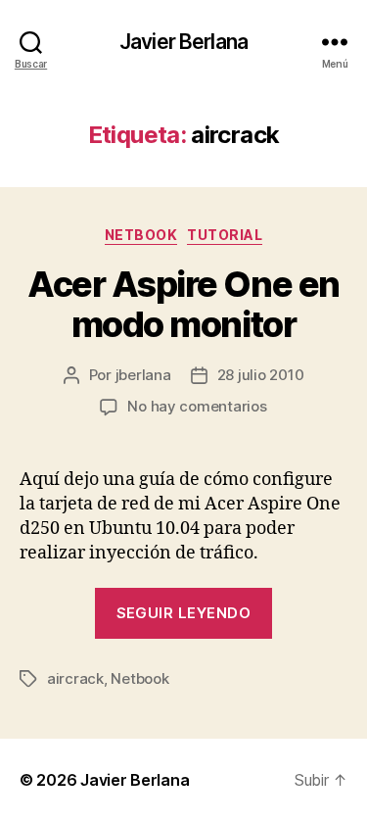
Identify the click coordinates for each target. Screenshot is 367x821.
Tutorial (224, 234)
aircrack (75, 678)
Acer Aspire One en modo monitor (183, 304)
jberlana (143, 374)
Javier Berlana (183, 41)
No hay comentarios (196, 406)
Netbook (141, 234)
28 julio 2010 (260, 374)
